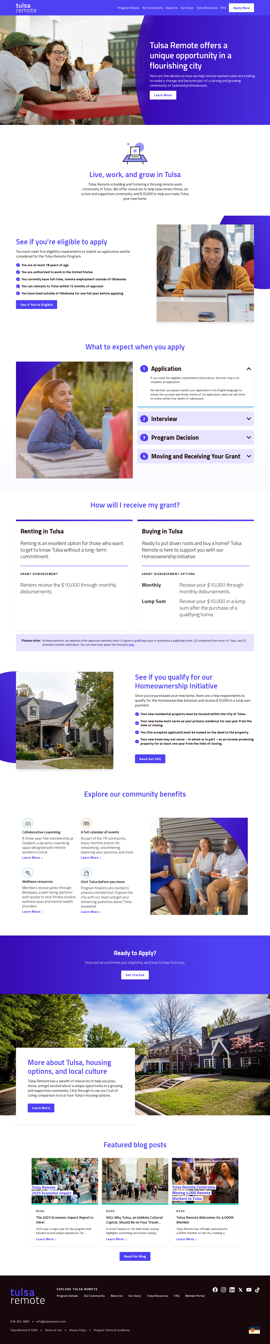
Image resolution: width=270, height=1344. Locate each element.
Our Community (152, 8)
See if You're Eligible (36, 304)
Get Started (135, 974)
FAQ (223, 8)
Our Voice (187, 8)
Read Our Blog (135, 1256)
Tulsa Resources (206, 8)
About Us (172, 8)
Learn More (163, 95)
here (131, 644)
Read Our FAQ (150, 758)
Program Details (128, 8)
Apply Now (241, 7)
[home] (26, 8)
